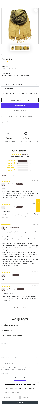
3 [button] (20, 307)
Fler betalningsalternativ (20, 110)
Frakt (9, 68)
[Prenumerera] (37, 363)
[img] (6, 181)
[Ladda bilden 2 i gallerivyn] (17, 48)
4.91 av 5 (25, 155)
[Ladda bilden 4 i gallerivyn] (27, 48)
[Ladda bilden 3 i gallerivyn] (22, 48)
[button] (11, 161)
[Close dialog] (38, 382)
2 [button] (17, 307)
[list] (20, 137)
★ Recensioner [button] (38, 205)
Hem (2, 54)
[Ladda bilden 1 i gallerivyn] (13, 48)
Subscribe (20, 402)
